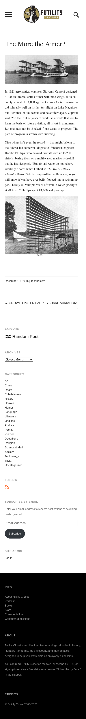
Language (11, 412)
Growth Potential (25, 303)
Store (8, 610)
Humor (9, 407)
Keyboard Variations (60, 303)
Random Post (25, 336)
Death (8, 389)
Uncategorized (13, 465)
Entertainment (13, 394)
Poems (9, 429)
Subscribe (15, 533)
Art (6, 381)
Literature (10, 416)
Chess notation (14, 614)
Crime (8, 385)
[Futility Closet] (43, 21)
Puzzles (9, 434)
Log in (8, 558)
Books (8, 605)
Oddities (10, 420)
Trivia (8, 460)
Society (9, 451)
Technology (38, 281)
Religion (10, 443)
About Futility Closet (17, 596)
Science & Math (14, 447)
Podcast (10, 425)
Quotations (11, 438)
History (9, 398)
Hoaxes (9, 403)
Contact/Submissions (17, 618)
